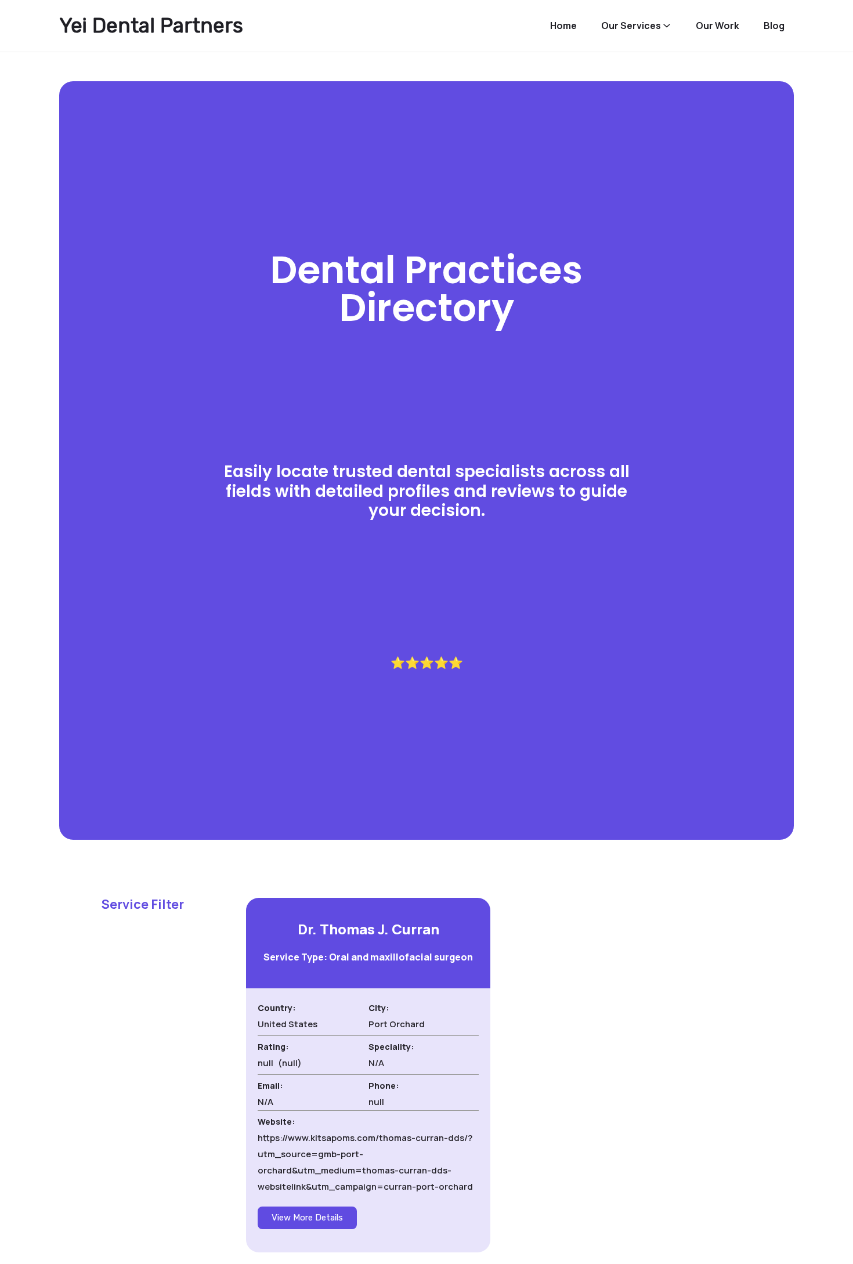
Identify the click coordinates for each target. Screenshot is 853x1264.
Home (563, 25)
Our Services (631, 25)
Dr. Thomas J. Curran (368, 928)
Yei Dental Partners (151, 25)
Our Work (717, 25)
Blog (774, 25)
